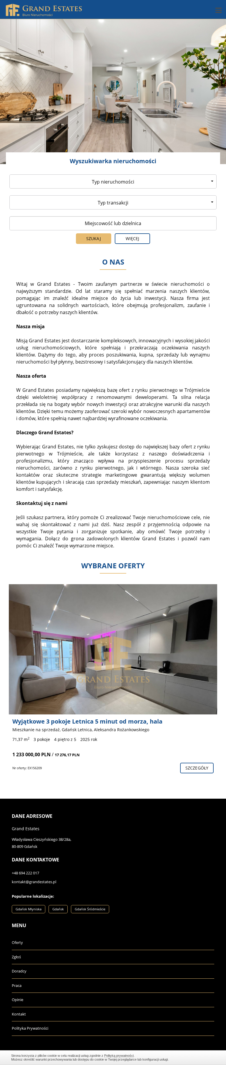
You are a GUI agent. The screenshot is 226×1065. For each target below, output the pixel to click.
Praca (16, 985)
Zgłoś (16, 957)
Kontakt (19, 1014)
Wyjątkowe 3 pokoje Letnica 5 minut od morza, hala (87, 721)
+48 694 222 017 (25, 873)
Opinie (17, 999)
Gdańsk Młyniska (28, 909)
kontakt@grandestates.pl (34, 881)
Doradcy (19, 971)
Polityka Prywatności (30, 1028)
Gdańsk (58, 909)
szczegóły (196, 768)
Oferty (17, 942)
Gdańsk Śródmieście (90, 909)
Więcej (132, 238)
